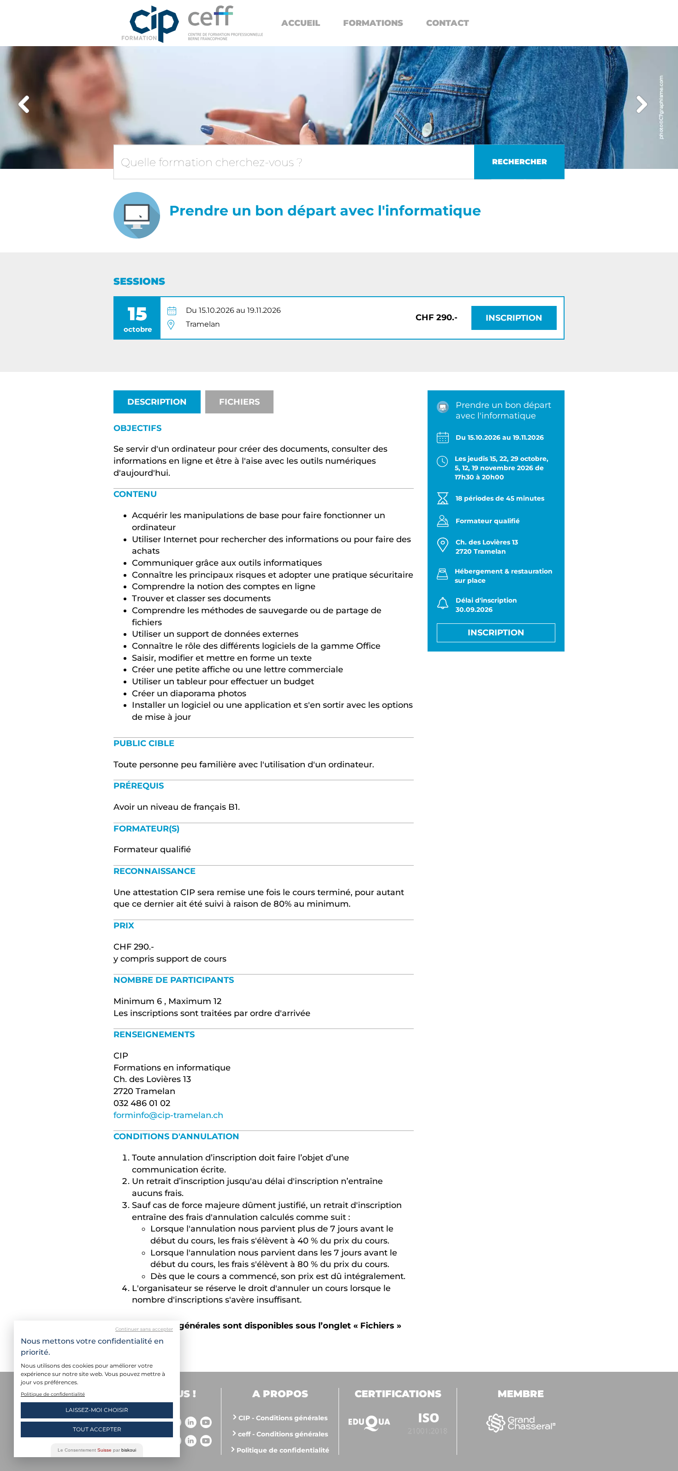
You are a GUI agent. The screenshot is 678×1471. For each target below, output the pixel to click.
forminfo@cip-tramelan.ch (168, 1115)
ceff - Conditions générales (283, 1434)
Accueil (300, 23)
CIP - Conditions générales (282, 1418)
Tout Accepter (97, 1429)
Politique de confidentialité (283, 1450)
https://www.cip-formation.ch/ (225, 23)
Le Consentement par (97, 1450)
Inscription (514, 318)
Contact (447, 23)
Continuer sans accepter (144, 1329)
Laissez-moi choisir (96, 1409)
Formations (373, 23)
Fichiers (239, 402)
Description (157, 402)
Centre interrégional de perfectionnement (150, 24)
